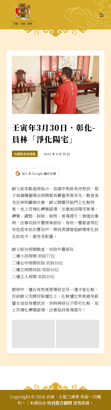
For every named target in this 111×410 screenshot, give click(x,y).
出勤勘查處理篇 (25, 154)
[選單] (102, 14)
